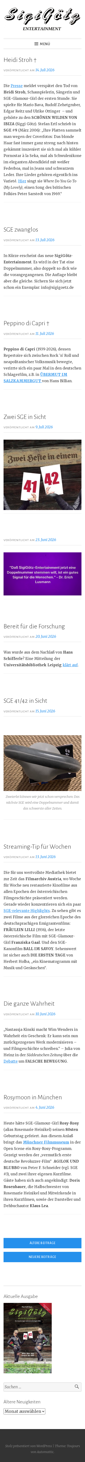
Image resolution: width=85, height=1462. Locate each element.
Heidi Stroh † (20, 60)
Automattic (45, 1452)
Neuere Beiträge (42, 1257)
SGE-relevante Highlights (27, 910)
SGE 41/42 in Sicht (25, 701)
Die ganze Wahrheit (29, 1003)
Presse (17, 86)
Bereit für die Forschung (34, 626)
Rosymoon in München (33, 1097)
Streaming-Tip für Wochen (37, 846)
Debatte (11, 1061)
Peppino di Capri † (26, 323)
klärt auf (70, 665)
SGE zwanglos (21, 229)
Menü (45, 44)
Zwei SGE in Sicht (25, 417)
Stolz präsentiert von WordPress (28, 1446)
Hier (22, 181)
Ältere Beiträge (43, 1243)
